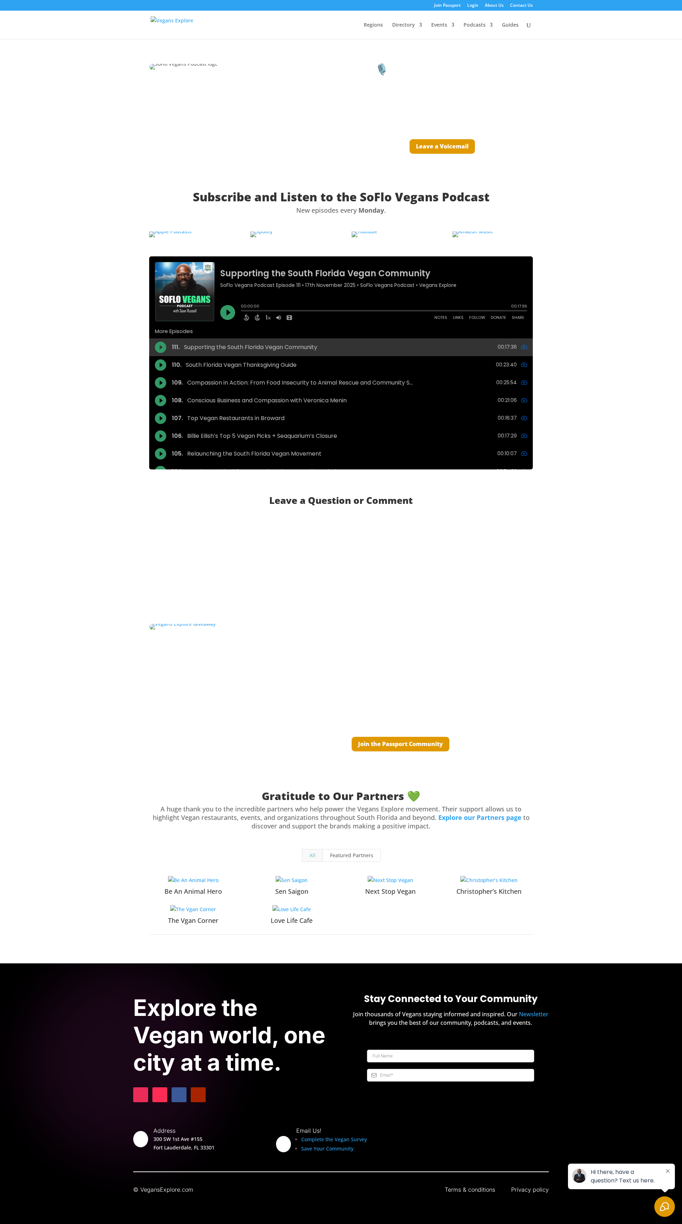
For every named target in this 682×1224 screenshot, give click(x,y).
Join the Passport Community (400, 744)
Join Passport (447, 5)
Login (472, 5)
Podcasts (475, 25)
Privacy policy (530, 1189)
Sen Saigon (291, 891)
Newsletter (533, 1014)
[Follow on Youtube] (198, 1094)
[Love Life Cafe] (292, 909)
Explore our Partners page (479, 817)
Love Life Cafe (292, 920)
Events (439, 25)
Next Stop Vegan (390, 891)
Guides (510, 25)
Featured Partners (351, 855)
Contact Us (521, 5)
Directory (403, 25)
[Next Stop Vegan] (390, 880)
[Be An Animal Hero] (193, 880)
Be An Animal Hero (193, 891)
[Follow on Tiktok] (159, 1094)
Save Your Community (327, 1148)
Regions (373, 25)
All (312, 855)
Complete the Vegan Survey (334, 1139)
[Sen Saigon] (292, 880)
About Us (494, 5)
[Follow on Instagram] (140, 1094)
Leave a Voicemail (442, 146)
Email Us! (308, 1130)
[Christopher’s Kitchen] (489, 880)
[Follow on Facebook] (179, 1094)
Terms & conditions (470, 1189)
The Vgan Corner (193, 920)
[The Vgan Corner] (193, 909)
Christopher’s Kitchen (488, 891)
